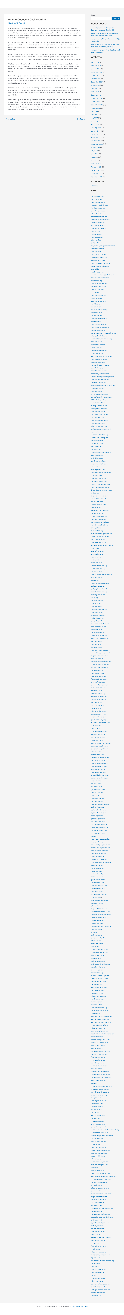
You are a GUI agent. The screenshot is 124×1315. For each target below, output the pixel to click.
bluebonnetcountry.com (99, 295)
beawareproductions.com (99, 746)
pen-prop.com (96, 1013)
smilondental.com (97, 502)
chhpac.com (95, 1266)
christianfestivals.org (98, 807)
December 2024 (96, 95)
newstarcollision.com (98, 505)
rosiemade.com (96, 475)
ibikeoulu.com (96, 752)
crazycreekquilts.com (98, 688)
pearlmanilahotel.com (98, 301)
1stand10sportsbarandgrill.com (101, 490)
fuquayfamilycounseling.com (101, 1255)
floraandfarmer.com (97, 388)
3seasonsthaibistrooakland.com (102, 574)
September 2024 (97, 105)
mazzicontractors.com (98, 1147)
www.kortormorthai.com (99, 1042)
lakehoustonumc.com (98, 996)
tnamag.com (95, 947)
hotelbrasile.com (96, 342)
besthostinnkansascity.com (100, 1284)
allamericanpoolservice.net (100, 536)
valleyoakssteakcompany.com (101, 915)
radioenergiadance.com (99, 318)
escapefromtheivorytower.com (101, 397)
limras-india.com (96, 199)
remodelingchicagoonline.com (101, 1086)
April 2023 (94, 160)
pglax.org (94, 836)
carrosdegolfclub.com (98, 382)
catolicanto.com (96, 563)
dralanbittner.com (97, 458)
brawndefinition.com (98, 682)
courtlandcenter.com (98, 888)
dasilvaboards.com (97, 670)
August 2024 (95, 108)
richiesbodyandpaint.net (99, 205)
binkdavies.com (96, 691)
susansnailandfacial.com (99, 1011)
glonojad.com (95, 728)
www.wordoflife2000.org (99, 435)
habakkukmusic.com (98, 999)
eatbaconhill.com (97, 243)
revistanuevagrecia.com (99, 731)
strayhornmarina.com (98, 676)
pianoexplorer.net (97, 1138)
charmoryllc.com (96, 644)
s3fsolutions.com (97, 391)
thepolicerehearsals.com (99, 656)
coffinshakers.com (97, 755)
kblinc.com (94, 467)
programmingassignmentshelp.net (103, 246)
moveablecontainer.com (99, 350)
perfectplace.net (96, 571)
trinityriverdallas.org (98, 568)
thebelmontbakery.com (99, 257)
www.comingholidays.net (99, 638)
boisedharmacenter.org (99, 592)
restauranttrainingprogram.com (101, 534)
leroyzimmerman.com (98, 1240)
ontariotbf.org (95, 269)
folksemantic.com (97, 443)
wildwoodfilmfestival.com (99, 336)
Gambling (12, 23)
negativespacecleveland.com (101, 839)
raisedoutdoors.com (98, 423)
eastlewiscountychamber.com (101, 662)
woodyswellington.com (99, 1156)
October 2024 (96, 101)
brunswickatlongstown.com (100, 775)
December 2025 (96, 72)
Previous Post (9, 119)
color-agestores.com (98, 595)
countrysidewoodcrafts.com (100, 263)
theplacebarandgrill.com (99, 900)
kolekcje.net (95, 560)
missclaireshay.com (97, 196)
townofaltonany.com (98, 833)
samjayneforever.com (98, 1200)
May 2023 (94, 157)
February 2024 (96, 128)
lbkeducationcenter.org (99, 566)
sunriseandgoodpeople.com (100, 845)
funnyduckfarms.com (98, 1232)
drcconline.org (96, 897)
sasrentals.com (96, 507)
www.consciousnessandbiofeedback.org (105, 1130)
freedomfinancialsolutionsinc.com (102, 1034)
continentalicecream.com (99, 685)
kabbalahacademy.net (98, 499)
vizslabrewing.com (97, 455)
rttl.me (93, 1275)
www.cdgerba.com (97, 1170)
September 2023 (97, 144)
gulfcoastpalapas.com (98, 961)
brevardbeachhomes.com (99, 394)
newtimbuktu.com (97, 237)
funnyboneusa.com (97, 856)
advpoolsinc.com (97, 906)
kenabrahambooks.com (99, 696)
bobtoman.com (96, 307)
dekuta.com (95, 1112)
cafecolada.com (96, 630)
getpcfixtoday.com (97, 289)
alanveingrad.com (97, 816)
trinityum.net (95, 1144)
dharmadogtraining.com (99, 1269)
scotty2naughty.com (98, 737)
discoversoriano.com (98, 632)
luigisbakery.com (97, 1104)
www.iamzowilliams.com (99, 1133)
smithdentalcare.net (98, 1287)
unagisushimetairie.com (99, 283)
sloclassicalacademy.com (99, 667)
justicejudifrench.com (98, 760)
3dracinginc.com (96, 647)
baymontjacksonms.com (99, 830)
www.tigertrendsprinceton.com (101, 1016)
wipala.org (94, 598)
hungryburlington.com (98, 772)
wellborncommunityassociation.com (103, 333)
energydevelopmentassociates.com (103, 385)
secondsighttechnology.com (100, 510)
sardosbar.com (96, 446)
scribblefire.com (96, 577)
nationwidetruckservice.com (100, 874)
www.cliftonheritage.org (99, 1080)
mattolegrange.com (97, 801)
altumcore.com (96, 941)
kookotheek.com (96, 321)
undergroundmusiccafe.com (100, 1290)
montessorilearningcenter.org (101, 1194)
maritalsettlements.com (99, 824)
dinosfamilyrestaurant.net (100, 374)
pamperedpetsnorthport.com (101, 473)
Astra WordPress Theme (80, 1306)
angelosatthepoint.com (99, 909)
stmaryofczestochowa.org (100, 758)
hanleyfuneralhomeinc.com (100, 484)
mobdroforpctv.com (97, 618)
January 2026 (95, 69)
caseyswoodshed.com (98, 917)
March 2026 (95, 62)
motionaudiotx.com (97, 1272)
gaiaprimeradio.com (98, 789)
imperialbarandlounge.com (100, 420)
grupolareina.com (97, 353)
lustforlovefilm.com (97, 705)
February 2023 (96, 167)
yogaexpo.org (95, 580)
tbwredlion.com (96, 1185)
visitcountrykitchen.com (99, 810)
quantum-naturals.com (99, 1191)
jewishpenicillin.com (98, 539)
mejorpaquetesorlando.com (100, 487)
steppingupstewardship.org (100, 1095)
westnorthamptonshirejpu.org (101, 339)
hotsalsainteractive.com (99, 217)
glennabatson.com (97, 673)
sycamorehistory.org (98, 1124)
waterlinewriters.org (98, 967)
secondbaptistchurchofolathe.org (102, 1261)
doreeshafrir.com (97, 740)
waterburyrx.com (97, 903)
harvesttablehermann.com (100, 379)
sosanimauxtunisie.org (99, 310)
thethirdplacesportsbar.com (100, 1150)
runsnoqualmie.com (98, 1060)
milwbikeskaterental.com (99, 827)
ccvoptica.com (96, 1098)
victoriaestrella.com (98, 883)
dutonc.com (95, 795)
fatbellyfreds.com (97, 1159)
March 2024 (95, 124)
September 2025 (97, 82)
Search (93, 15)
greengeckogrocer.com (99, 516)
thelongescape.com (98, 798)
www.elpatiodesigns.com (99, 1162)
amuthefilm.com (96, 702)
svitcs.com (94, 932)
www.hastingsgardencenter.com (102, 1136)
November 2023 (96, 138)
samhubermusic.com (98, 1293)
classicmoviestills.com (98, 627)
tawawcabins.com (97, 441)
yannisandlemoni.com (98, 461)
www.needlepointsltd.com (100, 1072)
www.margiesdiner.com (99, 1066)
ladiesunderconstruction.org (101, 365)
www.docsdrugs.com (98, 1063)
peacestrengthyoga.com (99, 1031)
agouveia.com (96, 1258)
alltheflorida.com (96, 1205)
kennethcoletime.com (98, 769)
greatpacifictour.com (98, 880)
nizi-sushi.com (96, 784)
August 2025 (95, 85)
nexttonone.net (96, 1002)
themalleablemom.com (99, 766)
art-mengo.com (96, 787)
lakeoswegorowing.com (99, 1252)
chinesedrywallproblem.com (100, 848)
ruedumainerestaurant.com (100, 723)
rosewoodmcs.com (97, 1121)
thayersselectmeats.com (99, 952)
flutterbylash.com (97, 1226)
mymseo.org (95, 1263)
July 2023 (94, 151)
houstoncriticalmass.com (99, 650)
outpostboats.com (97, 606)
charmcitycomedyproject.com (101, 743)
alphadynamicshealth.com (100, 1223)
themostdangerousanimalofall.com (103, 653)
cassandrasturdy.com (98, 621)
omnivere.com (96, 231)
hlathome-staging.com (98, 519)
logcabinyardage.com (98, 981)
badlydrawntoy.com (97, 993)
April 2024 (94, 121)
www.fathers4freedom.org (100, 1019)
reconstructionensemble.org (101, 862)
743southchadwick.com (99, 400)
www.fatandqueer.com (98, 1045)
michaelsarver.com (97, 513)
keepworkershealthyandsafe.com (102, 275)
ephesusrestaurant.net (99, 1153)
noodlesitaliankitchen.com (100, 278)
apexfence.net (96, 1295)
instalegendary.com (97, 272)
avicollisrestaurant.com (99, 894)
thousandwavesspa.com (99, 885)
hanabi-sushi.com (97, 1106)
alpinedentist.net (97, 315)
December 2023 (96, 134)
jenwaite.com (95, 1234)
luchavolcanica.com (97, 868)
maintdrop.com (96, 304)
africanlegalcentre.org (98, 714)
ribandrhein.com (96, 557)
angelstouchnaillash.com (99, 496)
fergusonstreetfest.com (99, 1197)
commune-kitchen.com (99, 699)
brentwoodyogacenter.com (100, 1089)
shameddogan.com (97, 970)
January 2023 (95, 170)
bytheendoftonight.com (99, 609)
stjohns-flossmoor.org (98, 853)
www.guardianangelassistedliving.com (104, 1176)
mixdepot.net (95, 1118)
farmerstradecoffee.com (99, 979)
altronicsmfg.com (97, 240)
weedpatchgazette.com (99, 464)
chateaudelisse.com (98, 330)
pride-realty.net (96, 1220)
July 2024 (94, 111)
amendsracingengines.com (100, 1040)
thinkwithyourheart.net (99, 426)
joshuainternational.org (99, 1008)
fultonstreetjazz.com (98, 345)
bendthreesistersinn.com (99, 851)
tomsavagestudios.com (99, 542)
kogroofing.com (96, 313)
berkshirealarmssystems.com (101, 452)
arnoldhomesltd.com (98, 411)
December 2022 (96, 173)
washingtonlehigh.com (99, 1101)
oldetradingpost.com (98, 362)
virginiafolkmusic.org (98, 551)
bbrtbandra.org (96, 292)
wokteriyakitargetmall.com (100, 522)
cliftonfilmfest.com (97, 417)
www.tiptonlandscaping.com (100, 1092)
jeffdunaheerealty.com (98, 1028)
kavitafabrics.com (97, 865)
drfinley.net (95, 1243)
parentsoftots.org (97, 973)
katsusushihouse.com (98, 717)
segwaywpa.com (96, 958)
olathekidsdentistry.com (99, 481)
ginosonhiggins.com (98, 819)
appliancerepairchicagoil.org (101, 266)
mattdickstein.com (97, 990)
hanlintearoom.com (97, 1229)
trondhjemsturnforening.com (101, 1179)
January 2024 (95, 131)
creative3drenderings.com (100, 976)
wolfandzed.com (96, 1109)
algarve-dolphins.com (98, 813)
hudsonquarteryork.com (99, 1165)
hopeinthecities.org (97, 612)
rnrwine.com (95, 1249)
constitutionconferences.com (101, 926)
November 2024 (96, 98)
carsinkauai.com (96, 1211)
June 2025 (94, 88)
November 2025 (96, 75)
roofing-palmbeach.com (99, 406)
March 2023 (95, 164)
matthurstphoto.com (98, 1202)
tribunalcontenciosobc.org (100, 664)
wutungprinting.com (98, 821)
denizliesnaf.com (97, 923)
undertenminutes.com (98, 228)
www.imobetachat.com (99, 987)
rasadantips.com (96, 234)
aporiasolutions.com (98, 955)
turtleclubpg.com (97, 877)
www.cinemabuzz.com (98, 1115)
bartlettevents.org (97, 347)
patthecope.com (96, 929)
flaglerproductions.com (99, 679)
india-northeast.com (98, 403)
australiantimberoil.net (98, 371)
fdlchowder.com (96, 1069)
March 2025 (95, 92)
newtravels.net (96, 252)
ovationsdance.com (97, 554)
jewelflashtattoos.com (98, 286)
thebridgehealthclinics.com (100, 964)
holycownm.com (96, 871)
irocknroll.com (96, 432)
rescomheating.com (98, 1278)
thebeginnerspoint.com (99, 635)
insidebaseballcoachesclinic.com (102, 1208)
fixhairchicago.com (97, 920)
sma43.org (95, 1083)
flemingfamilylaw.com (98, 1246)
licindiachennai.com (98, 208)
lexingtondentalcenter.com (100, 525)
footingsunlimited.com (98, 1057)
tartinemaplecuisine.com (99, 778)
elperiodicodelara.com (98, 202)
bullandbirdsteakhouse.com (100, 1074)
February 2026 (96, 65)
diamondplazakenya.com (99, 1182)
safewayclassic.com (98, 260)
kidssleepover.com (97, 249)
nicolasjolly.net (96, 708)
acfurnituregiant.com (98, 225)
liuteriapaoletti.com (97, 842)
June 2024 (94, 115)
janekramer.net (96, 781)
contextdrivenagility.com (99, 749)
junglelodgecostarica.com (100, 804)
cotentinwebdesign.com (99, 359)
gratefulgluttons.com (98, 615)
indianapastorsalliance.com (100, 912)
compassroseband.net (98, 938)
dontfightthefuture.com (99, 409)
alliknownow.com (97, 659)
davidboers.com (96, 984)
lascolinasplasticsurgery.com (101, 1077)
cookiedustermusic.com (99, 859)
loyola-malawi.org (97, 600)
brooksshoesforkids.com (99, 949)
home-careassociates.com (100, 583)
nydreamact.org (96, 281)
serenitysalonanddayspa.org (100, 220)
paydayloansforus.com (98, 254)
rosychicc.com (96, 603)
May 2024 (94, 118)
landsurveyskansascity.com (100, 1051)
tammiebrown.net (97, 792)
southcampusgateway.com (100, 327)
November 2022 (96, 177)
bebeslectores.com (97, 368)
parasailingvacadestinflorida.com (102, 1217)
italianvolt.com (96, 449)
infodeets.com (96, 214)
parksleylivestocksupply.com (101, 589)
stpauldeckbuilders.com (99, 1054)
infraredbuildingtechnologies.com (102, 377)
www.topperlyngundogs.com (101, 1022)
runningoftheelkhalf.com (99, 1025)
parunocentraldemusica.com (101, 1173)
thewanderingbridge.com (99, 763)
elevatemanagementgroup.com (101, 1237)
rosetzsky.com (96, 726)
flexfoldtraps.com (97, 1037)
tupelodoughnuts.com (98, 478)
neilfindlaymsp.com (97, 891)
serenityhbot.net (96, 1005)
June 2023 (94, 154)
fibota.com (94, 1168)
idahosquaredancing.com (99, 438)
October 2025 (95, 79)
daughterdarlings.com (98, 211)
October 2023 (96, 141)
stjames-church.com (98, 734)
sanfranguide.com (97, 641)
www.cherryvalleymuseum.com (101, 356)
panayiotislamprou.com (99, 324)
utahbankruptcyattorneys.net (101, 429)
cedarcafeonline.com (98, 222)
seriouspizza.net (96, 935)
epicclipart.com (96, 298)
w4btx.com (95, 493)
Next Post (81, 119)
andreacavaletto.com (98, 586)
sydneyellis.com (96, 528)
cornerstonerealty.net (98, 1127)
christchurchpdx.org (98, 694)
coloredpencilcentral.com (99, 414)
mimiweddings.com (97, 1281)
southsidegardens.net (98, 1141)
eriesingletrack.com (98, 470)
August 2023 (95, 147)
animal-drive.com (97, 944)
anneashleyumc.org (98, 1048)
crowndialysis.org (97, 531)
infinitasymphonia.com (98, 711)
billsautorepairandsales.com (100, 1188)
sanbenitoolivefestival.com (100, 624)
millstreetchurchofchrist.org (100, 1214)
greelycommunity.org (98, 720)
